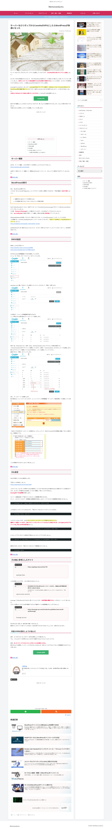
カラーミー (83, 149)
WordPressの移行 (33, 144)
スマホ (81, 122)
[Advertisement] (40, 124)
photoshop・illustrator (85, 110)
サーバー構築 (32, 142)
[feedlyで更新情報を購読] (23, 673)
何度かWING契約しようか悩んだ (37, 152)
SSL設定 (31, 148)
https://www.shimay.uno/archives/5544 (20, 484)
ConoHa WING (41, 652)
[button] (100, 100)
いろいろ (81, 113)
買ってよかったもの (84, 158)
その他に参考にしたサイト (35, 150)
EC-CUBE (83, 131)
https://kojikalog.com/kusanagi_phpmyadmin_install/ (25, 223)
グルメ (81, 119)
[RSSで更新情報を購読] (25, 673)
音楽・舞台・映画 (83, 161)
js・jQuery (83, 137)
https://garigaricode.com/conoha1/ (19, 167)
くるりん (24, 666)
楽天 (80, 155)
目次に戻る (15, 177)
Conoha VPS (40, 98)
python (83, 143)
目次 (39, 139)
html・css (83, 134)
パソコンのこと (83, 125)
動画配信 (81, 152)
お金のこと (82, 116)
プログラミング (83, 128)
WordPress (14, 679)
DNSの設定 (31, 146)
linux (82, 140)
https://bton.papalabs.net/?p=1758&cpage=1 (22, 249)
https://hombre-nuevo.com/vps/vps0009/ (21, 247)
